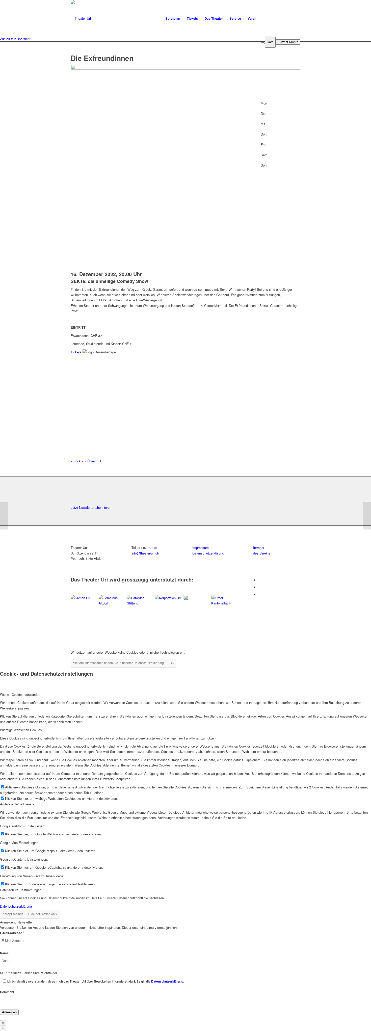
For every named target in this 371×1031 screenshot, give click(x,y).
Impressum (200, 547)
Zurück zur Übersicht (15, 38)
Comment (7, 992)
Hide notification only (42, 914)
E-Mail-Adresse (12, 933)
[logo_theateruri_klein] (125, 18)
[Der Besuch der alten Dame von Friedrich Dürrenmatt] (4, 516)
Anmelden (9, 1012)
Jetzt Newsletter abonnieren (91, 507)
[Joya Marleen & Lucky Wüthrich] (367, 516)
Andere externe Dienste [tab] (17, 804)
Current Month (288, 42)
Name (4, 953)
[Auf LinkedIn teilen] (73, 439)
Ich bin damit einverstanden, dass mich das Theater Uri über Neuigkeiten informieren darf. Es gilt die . (95, 981)
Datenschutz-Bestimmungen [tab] (20, 889)
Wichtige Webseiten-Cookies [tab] (21, 729)
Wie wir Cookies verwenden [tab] (20, 694)
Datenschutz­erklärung (208, 553)
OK (172, 662)
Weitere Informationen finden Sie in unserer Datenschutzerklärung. (119, 662)
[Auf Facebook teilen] (73, 427)
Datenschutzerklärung (16, 906)
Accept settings (13, 914)
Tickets (76, 352)
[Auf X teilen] (73, 433)
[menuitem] (172, 18)
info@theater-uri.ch (145, 553)
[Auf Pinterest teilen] (73, 444)
